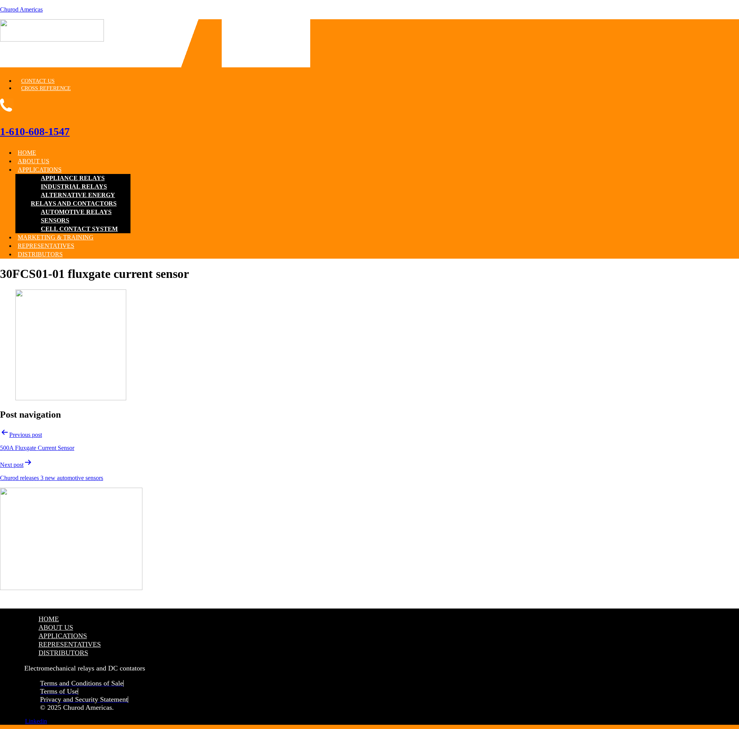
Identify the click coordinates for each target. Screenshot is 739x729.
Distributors (40, 254)
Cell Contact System (79, 229)
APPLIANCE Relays (73, 178)
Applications (40, 169)
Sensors (55, 220)
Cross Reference (46, 88)
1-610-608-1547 (35, 131)
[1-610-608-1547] (6, 107)
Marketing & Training (56, 237)
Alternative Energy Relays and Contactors (74, 199)
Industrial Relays (74, 186)
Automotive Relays (76, 212)
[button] (266, 170)
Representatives (46, 245)
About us (33, 161)
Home (27, 152)
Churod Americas (21, 9)
